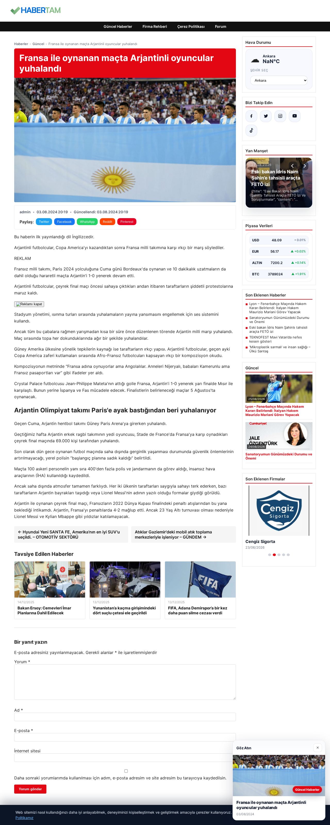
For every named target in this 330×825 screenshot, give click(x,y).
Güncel (38, 44)
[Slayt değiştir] (269, 555)
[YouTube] (295, 116)
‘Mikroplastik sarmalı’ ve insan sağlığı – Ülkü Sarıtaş (279, 349)
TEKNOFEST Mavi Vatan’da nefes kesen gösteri (275, 339)
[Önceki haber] (293, 165)
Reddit (107, 222)
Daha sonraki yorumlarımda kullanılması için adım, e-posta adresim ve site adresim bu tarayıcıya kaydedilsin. (120, 777)
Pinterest (126, 222)
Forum (220, 26)
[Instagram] (280, 116)
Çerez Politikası (191, 26)
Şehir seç (259, 70)
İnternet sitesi (27, 750)
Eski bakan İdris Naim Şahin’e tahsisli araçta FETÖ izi (278, 329)
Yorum (22, 661)
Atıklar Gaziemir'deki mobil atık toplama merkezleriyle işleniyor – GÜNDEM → (173, 534)
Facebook (64, 222)
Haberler (21, 44)
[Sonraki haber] (304, 165)
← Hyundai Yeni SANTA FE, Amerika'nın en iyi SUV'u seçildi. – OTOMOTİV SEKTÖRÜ (69, 534)
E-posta (23, 730)
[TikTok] (251, 131)
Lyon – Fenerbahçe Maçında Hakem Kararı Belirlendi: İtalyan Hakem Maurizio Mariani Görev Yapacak (277, 308)
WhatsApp (87, 222)
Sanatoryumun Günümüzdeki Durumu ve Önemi (279, 320)
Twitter (44, 222)
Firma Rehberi (155, 26)
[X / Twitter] (266, 116)
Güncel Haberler (118, 26)
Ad (18, 710)
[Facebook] (251, 116)
